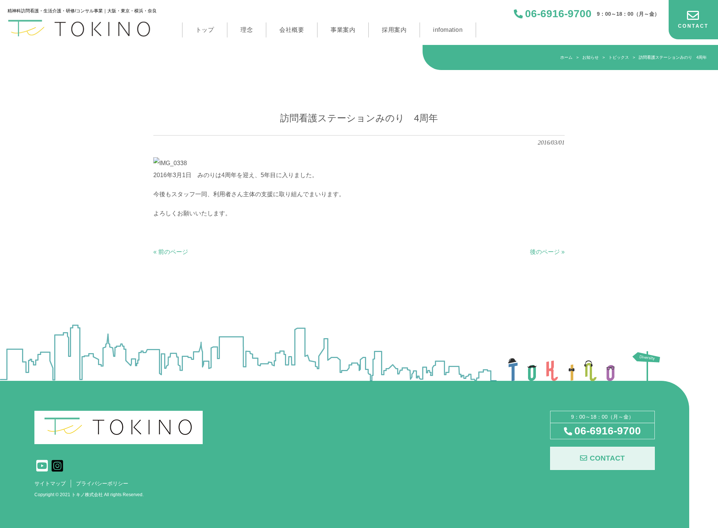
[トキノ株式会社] (82, 28)
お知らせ (590, 57)
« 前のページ (170, 252)
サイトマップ (50, 483)
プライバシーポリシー (102, 483)
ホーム (566, 57)
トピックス (618, 57)
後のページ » (547, 252)
